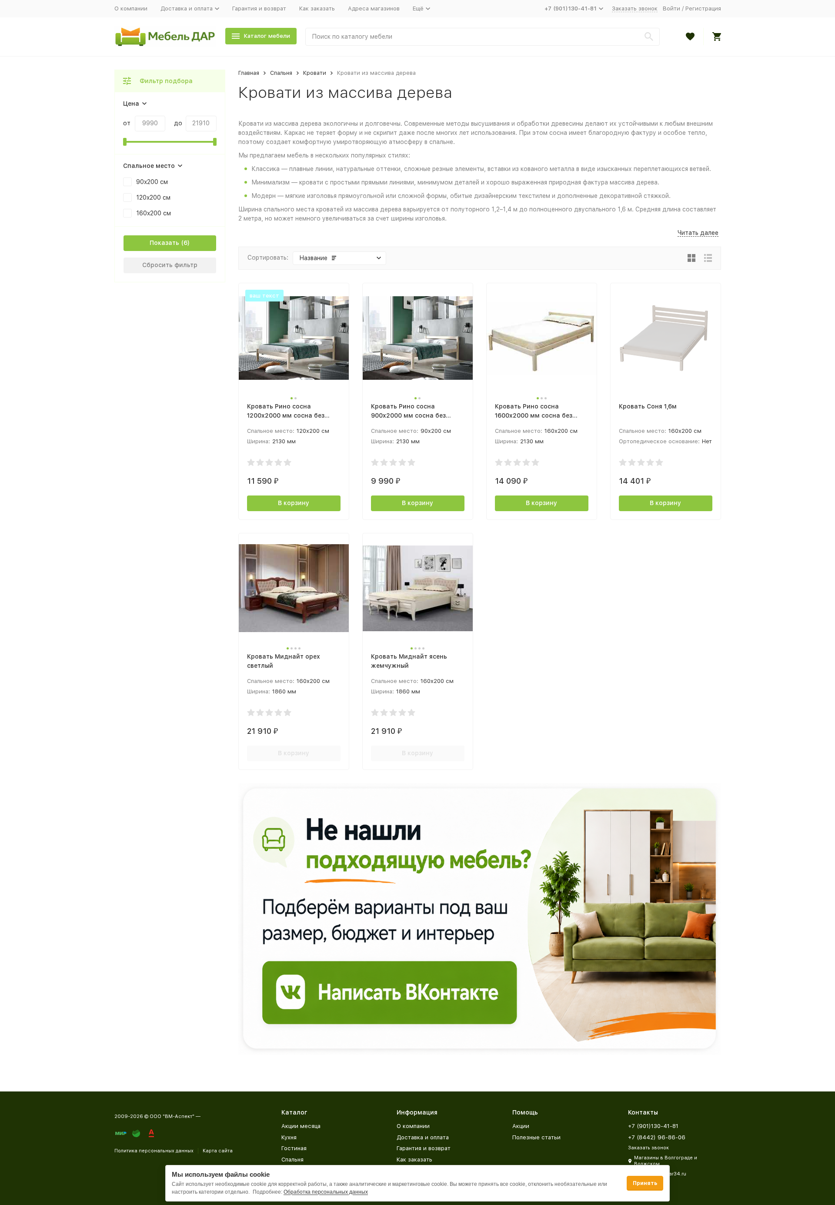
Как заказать (317, 8)
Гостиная (294, 1148)
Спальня (281, 73)
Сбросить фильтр (169, 264)
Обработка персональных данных (326, 1192)
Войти (671, 8)
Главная (248, 73)
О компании (130, 8)
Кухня (289, 1137)
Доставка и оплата (423, 1137)
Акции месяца (301, 1126)
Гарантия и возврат (259, 8)
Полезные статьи (536, 1137)
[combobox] (482, 37)
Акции (520, 1126)
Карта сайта (218, 1151)
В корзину (293, 502)
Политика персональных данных (154, 1151)
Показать (164, 242)
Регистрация (703, 8)
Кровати (314, 73)
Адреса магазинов (374, 8)
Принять (645, 1183)
